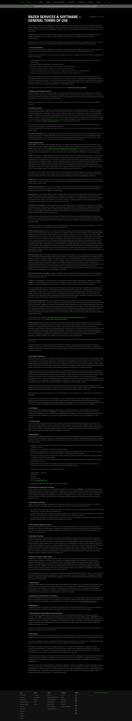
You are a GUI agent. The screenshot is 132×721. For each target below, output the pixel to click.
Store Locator (23, 699)
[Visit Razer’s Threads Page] (76, 700)
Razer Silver (22, 711)
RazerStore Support (51, 699)
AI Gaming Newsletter (65, 706)
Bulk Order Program (24, 704)
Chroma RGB (36, 697)
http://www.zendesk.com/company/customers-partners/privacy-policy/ (67, 317)
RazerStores (22, 695)
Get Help (49, 695)
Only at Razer (23, 708)
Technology (36, 695)
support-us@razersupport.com (51, 121)
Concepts (36, 699)
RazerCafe (22, 697)
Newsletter (22, 715)
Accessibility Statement (52, 708)
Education (22, 706)
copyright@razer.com (41, 480)
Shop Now (94, 6)
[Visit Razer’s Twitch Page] (76, 711)
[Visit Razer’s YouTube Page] (76, 706)
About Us (63, 695)
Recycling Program (51, 706)
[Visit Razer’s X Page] (76, 703)
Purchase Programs (24, 702)
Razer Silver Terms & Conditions (78, 87)
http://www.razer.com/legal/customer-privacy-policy (63, 148)
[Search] (105, 2)
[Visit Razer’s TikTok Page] (76, 708)
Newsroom (63, 699)
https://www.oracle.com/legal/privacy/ (57, 319)
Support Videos (51, 704)
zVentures (63, 702)
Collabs (35, 704)
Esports (35, 702)
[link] (22, 2)
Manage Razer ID (51, 702)
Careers (62, 697)
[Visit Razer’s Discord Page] (76, 713)
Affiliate (21, 713)
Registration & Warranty (52, 697)
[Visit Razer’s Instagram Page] (76, 698)
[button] (110, 2)
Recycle (21, 718)
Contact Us (63, 704)
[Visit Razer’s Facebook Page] (76, 695)
